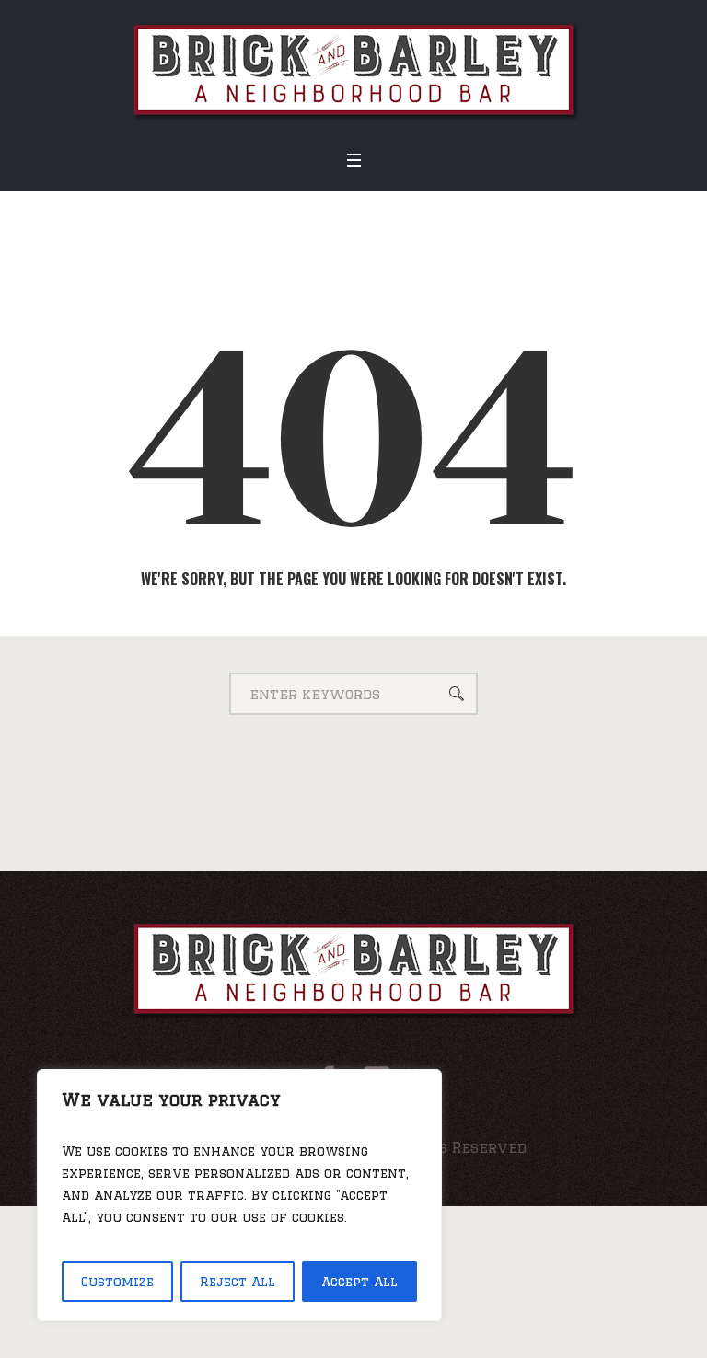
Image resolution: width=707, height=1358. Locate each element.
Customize (117, 1281)
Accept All (359, 1281)
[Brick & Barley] (354, 69)
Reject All (237, 1281)
